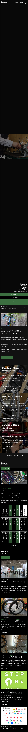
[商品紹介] (17, 619)
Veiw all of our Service (14, 455)
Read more (4, 595)
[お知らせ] (3, 619)
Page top (23, 730)
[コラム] (10, 580)
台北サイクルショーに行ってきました (8, 308)
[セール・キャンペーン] (10, 619)
